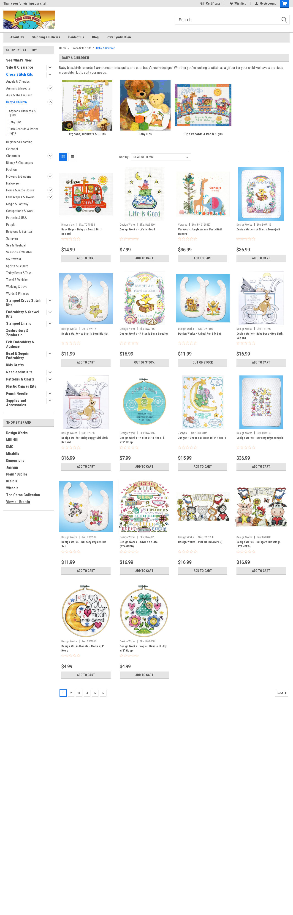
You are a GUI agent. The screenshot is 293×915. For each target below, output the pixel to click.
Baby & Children (16, 102)
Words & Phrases (17, 293)
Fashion (11, 170)
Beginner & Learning (19, 142)
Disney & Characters (19, 163)
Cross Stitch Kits (19, 74)
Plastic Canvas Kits (21, 386)
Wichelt (12, 488)
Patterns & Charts (20, 379)
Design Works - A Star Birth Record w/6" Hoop (142, 440)
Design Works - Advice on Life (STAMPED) (139, 544)
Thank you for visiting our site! (24, 3)
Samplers (12, 238)
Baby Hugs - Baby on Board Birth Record (81, 231)
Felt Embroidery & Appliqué (20, 344)
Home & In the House (20, 190)
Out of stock (144, 362)
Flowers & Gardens (18, 176)
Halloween (13, 183)
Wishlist (240, 3)
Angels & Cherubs (18, 81)
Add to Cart (86, 258)
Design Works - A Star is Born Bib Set (84, 333)
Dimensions (15, 460)
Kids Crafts (15, 365)
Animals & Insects (18, 88)
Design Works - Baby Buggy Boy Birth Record (259, 336)
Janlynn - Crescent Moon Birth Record (202, 437)
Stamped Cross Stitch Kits (23, 302)
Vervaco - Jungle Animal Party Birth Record (200, 231)
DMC (9, 447)
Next (280, 693)
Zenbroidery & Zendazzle (17, 332)
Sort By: (124, 157)
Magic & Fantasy (17, 204)
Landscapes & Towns (20, 197)
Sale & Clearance (19, 67)
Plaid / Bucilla (16, 474)
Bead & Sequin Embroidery (17, 355)
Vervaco (182, 224)
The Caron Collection (23, 495)
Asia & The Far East (19, 95)
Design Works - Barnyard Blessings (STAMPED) (258, 544)
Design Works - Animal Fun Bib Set (199, 333)
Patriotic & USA (16, 218)
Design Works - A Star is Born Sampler (144, 333)
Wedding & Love (16, 287)
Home (63, 48)
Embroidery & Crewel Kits (22, 314)
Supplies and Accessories (16, 402)
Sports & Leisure (17, 266)
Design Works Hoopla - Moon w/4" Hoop (82, 648)
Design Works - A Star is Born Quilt (258, 229)
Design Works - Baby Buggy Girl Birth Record (84, 440)
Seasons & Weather (19, 252)
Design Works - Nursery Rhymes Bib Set (83, 544)
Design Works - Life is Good (137, 229)
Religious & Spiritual (19, 231)
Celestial (12, 149)
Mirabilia (12, 453)
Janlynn (12, 467)
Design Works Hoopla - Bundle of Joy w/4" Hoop (143, 648)
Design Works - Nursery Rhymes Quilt (259, 437)
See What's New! (19, 60)
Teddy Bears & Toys (19, 273)
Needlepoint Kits (19, 372)
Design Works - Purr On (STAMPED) (200, 542)
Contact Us (76, 37)
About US (17, 37)
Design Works (17, 433)
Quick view (85, 217)
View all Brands (18, 502)
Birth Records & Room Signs (23, 131)
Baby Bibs (15, 122)
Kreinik (11, 481)
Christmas (13, 156)
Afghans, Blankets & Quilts (22, 113)
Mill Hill (12, 440)
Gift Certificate (210, 3)
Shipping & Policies (46, 37)
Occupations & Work (19, 211)
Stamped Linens (18, 323)
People (10, 225)
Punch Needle (17, 393)
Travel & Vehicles (17, 280)
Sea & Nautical (16, 245)
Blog (95, 37)
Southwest (13, 259)
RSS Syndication (119, 37)
